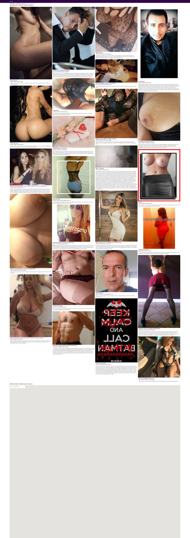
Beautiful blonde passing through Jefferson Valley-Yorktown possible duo (28, 186)
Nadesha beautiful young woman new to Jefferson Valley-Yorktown (26, 337)
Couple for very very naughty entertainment (149, 328)
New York (23, 3)
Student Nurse (13, 80)
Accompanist (141, 81)
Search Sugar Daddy (101, 363)
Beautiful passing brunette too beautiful (105, 83)
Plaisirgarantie (99, 52)
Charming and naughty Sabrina (146, 141)
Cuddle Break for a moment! (60, 148)
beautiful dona (56, 199)
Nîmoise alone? (99, 292)
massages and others (143, 249)
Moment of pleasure (58, 305)
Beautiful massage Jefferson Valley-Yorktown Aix (65, 345)
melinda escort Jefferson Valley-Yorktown (106, 139)
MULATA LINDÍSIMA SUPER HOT (146, 378)
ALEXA (140, 202)
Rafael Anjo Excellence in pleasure (61, 70)
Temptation (55, 110)
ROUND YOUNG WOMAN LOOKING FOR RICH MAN (22, 268)
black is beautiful (100, 168)
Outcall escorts (12, 3)
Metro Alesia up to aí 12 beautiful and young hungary (109, 242)
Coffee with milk (14, 143)
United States (18, 3)
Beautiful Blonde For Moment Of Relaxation (63, 242)
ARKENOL (11, 1)
